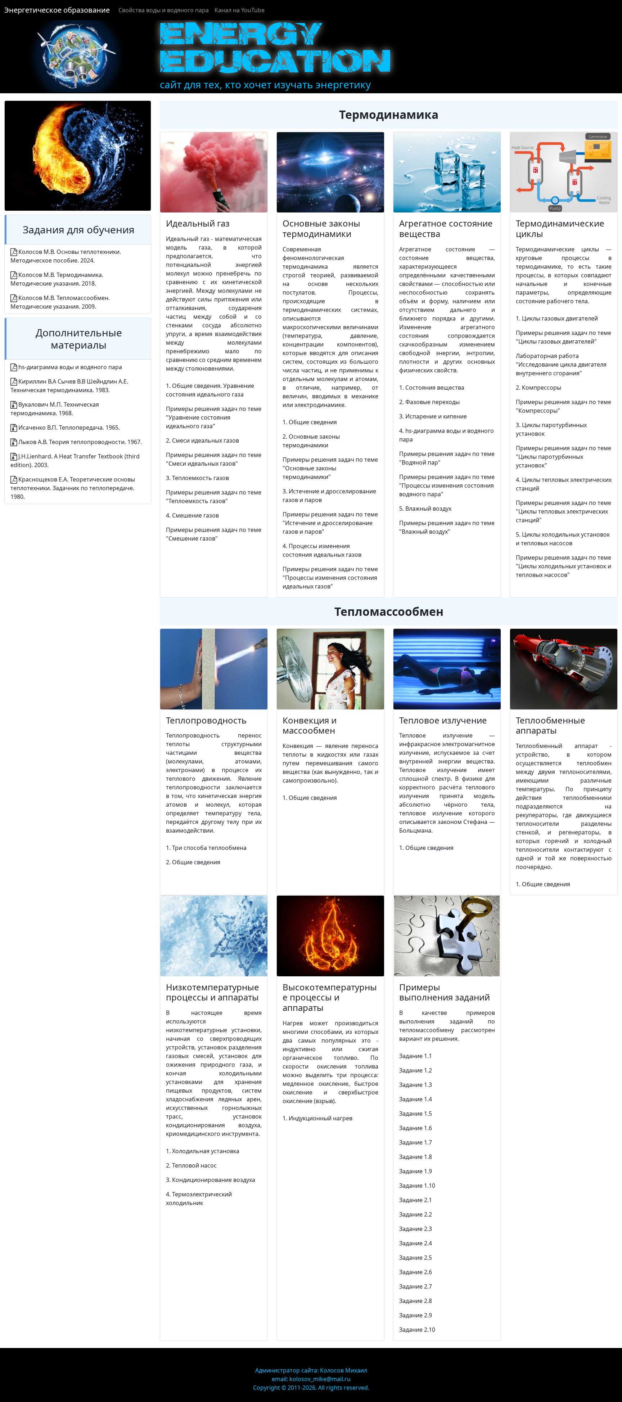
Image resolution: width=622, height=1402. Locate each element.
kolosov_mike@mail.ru (320, 1379)
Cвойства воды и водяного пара (163, 10)
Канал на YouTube (240, 10)
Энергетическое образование (57, 10)
